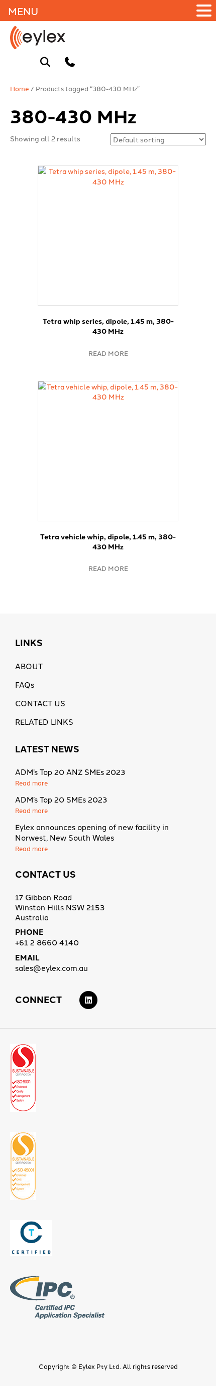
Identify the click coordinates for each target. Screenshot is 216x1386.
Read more (108, 352)
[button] (205, 11)
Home (19, 88)
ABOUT (29, 666)
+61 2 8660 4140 (47, 942)
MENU (23, 11)
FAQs (24, 684)
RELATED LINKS (44, 721)
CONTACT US (40, 703)
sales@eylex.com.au (51, 967)
